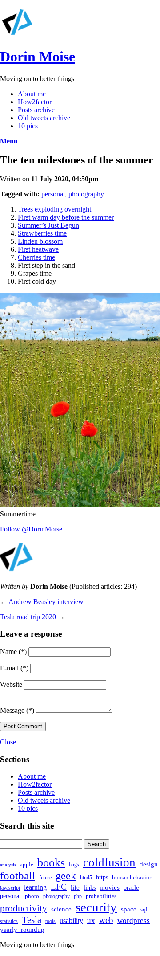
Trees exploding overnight (54, 209)
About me (32, 94)
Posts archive (36, 110)
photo (32, 896)
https (102, 877)
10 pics (28, 126)
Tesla (31, 920)
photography (86, 194)
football (17, 876)
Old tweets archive (44, 118)
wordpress (133, 920)
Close (8, 742)
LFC (59, 886)
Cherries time (36, 257)
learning (35, 887)
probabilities (101, 896)
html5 (86, 877)
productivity (23, 908)
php (78, 896)
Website (11, 684)
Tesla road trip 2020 (28, 617)
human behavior (131, 877)
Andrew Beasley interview (46, 601)
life (75, 887)
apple (26, 864)
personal (53, 194)
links (90, 887)
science (61, 909)
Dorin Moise (37, 57)
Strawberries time (42, 233)
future (45, 877)
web (106, 920)
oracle (131, 887)
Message (17, 710)
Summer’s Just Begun (48, 225)
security (96, 907)
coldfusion (109, 862)
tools (50, 921)
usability (71, 920)
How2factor (35, 102)
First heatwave (38, 249)
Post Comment (23, 726)
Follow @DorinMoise (31, 529)
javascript (10, 888)
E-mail (14, 668)
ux (91, 920)
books (51, 862)
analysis (8, 864)
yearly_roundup (22, 929)
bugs (74, 865)
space (128, 909)
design (149, 864)
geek (66, 876)
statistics (9, 921)
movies (110, 887)
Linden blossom (40, 241)
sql (144, 909)
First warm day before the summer (66, 217)
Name (13, 651)
